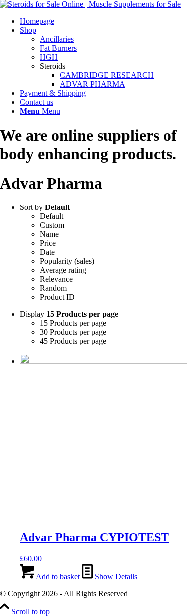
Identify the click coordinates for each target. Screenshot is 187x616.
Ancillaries (57, 39)
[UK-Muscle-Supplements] (90, 4)
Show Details (115, 576)
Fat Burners (58, 48)
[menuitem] (103, 21)
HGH (49, 57)
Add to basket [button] (57, 576)
